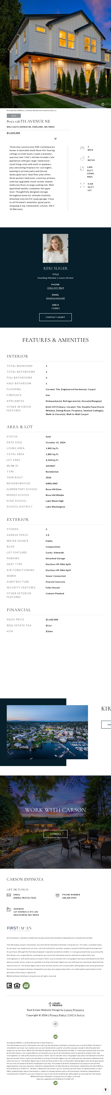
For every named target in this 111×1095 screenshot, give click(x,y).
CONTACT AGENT (55, 317)
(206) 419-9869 (55, 288)
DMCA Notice (76, 1015)
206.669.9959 (69, 898)
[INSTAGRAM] (55, 1024)
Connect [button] (55, 834)
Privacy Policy (58, 1015)
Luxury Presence (74, 1009)
